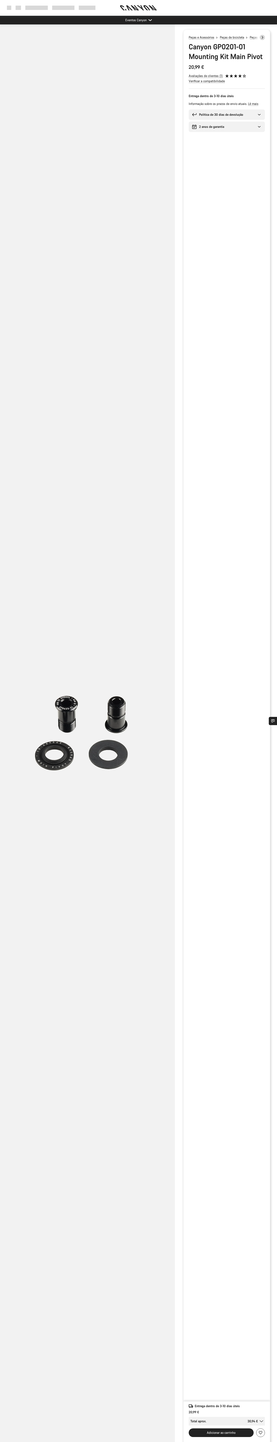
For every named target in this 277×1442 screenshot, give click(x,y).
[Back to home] (138, 8)
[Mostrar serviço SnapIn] (273, 721)
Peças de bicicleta (232, 37)
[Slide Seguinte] (262, 37)
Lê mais (253, 104)
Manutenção (87, 8)
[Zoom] (87, 737)
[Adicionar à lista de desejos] (260, 1432)
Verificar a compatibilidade (207, 81)
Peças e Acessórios (201, 37)
